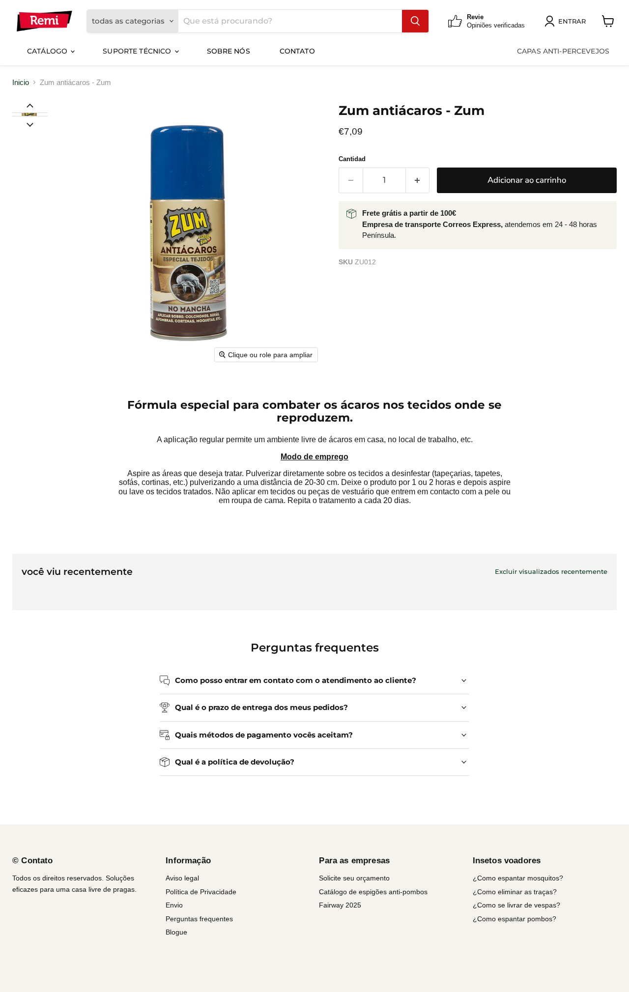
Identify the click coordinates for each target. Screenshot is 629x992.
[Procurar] (415, 21)
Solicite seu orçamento (354, 878)
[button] (29, 114)
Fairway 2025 (340, 905)
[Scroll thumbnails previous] (30, 105)
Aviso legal (182, 878)
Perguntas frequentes (199, 919)
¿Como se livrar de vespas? (516, 905)
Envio (174, 905)
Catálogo (48, 51)
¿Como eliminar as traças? (515, 892)
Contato (297, 51)
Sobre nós (228, 51)
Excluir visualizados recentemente (551, 571)
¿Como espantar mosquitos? (518, 878)
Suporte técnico (138, 51)
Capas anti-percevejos (563, 51)
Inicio (20, 82)
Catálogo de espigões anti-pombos (373, 892)
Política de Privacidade (201, 892)
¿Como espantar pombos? (514, 919)
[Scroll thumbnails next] (30, 124)
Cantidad (352, 159)
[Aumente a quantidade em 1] (418, 180)
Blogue (176, 932)
